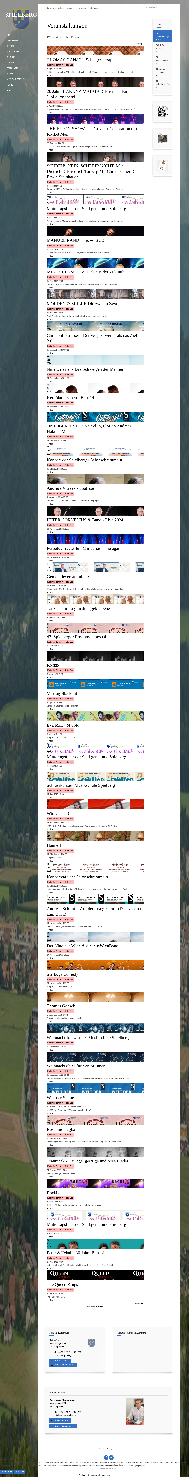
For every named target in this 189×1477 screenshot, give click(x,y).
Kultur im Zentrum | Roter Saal (60, 65)
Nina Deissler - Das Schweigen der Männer (85, 369)
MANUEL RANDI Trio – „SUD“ (76, 240)
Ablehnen (20, 1472)
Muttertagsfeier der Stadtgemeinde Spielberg (86, 208)
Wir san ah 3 (58, 813)
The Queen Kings (62, 1284)
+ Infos (50, 76)
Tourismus (12, 68)
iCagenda (99, 1306)
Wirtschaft (13, 52)
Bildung (11, 57)
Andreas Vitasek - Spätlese (70, 488)
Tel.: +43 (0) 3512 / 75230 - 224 (67, 1352)
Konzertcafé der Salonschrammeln (77, 876)
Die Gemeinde (13, 41)
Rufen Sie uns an (61, 1361)
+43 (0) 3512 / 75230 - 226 (69, 1412)
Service (10, 46)
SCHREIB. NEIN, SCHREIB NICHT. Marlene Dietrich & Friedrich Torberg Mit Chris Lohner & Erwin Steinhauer (91, 171)
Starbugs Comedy (62, 974)
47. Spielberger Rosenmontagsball (77, 636)
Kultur (10, 63)
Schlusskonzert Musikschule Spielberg (81, 785)
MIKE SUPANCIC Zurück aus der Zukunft (85, 271)
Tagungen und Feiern (161, 72)
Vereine (11, 74)
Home (10, 35)
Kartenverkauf (162, 62)
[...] (134, 109)
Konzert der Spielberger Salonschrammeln (84, 459)
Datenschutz (94, 8)
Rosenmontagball (62, 1129)
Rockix (53, 665)
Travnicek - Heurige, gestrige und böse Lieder (87, 1160)
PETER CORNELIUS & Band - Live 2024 (85, 519)
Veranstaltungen (163, 38)
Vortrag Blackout (62, 693)
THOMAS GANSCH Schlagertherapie (81, 59)
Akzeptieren (7, 1472)
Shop (9, 90)
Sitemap (70, 8)
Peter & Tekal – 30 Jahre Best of (75, 1252)
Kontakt (60, 8)
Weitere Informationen (89, 1475)
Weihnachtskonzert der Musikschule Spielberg (88, 1037)
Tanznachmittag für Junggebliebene (78, 608)
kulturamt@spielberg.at (63, 1356)
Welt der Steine (60, 1097)
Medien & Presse (15, 79)
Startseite (50, 8)
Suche (10, 85)
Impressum (81, 8)
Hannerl (54, 845)
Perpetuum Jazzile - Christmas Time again (84, 548)
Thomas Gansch (61, 1005)
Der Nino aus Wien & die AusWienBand (82, 945)
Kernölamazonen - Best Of (70, 397)
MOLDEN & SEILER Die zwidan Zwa (82, 303)
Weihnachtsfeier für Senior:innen (76, 1065)
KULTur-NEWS (160, 48)
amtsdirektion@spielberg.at (65, 1415)
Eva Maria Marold (63, 725)
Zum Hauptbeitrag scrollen (108, 1449)
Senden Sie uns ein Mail (64, 1365)
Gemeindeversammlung (68, 576)
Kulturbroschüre (163, 85)
